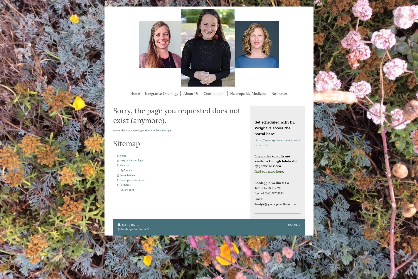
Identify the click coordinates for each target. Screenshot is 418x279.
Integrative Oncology (131, 160)
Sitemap (136, 225)
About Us (125, 165)
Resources (125, 184)
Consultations (127, 175)
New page (128, 189)
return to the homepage (158, 130)
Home (123, 155)
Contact (127, 170)
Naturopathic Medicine (132, 180)
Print (125, 225)
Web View (294, 225)
